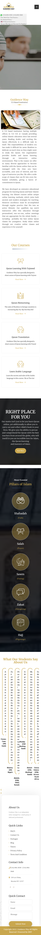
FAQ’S (12, 831)
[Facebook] (10, 887)
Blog (12, 843)
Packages (14, 839)
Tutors (13, 847)
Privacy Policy (16, 851)
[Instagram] (13, 887)
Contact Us (14, 835)
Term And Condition (18, 854)
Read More (19, 279)
